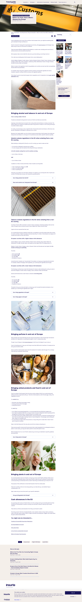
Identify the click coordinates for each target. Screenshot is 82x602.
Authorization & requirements (43, 2)
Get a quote (64, 96)
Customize (72, 596)
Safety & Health (54, 2)
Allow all (73, 592)
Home (12, 32)
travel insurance (41, 45)
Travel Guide (16, 32)
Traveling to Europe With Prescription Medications (21, 521)
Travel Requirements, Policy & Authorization (21, 15)
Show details (16, 599)
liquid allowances (28, 342)
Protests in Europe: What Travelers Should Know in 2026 (24, 573)
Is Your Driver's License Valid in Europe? (19, 530)
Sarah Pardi (14, 20)
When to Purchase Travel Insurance (18, 534)
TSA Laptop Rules (15, 527)
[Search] (74, 2)
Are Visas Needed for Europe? (17, 524)
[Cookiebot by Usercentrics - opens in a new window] (7, 600)
